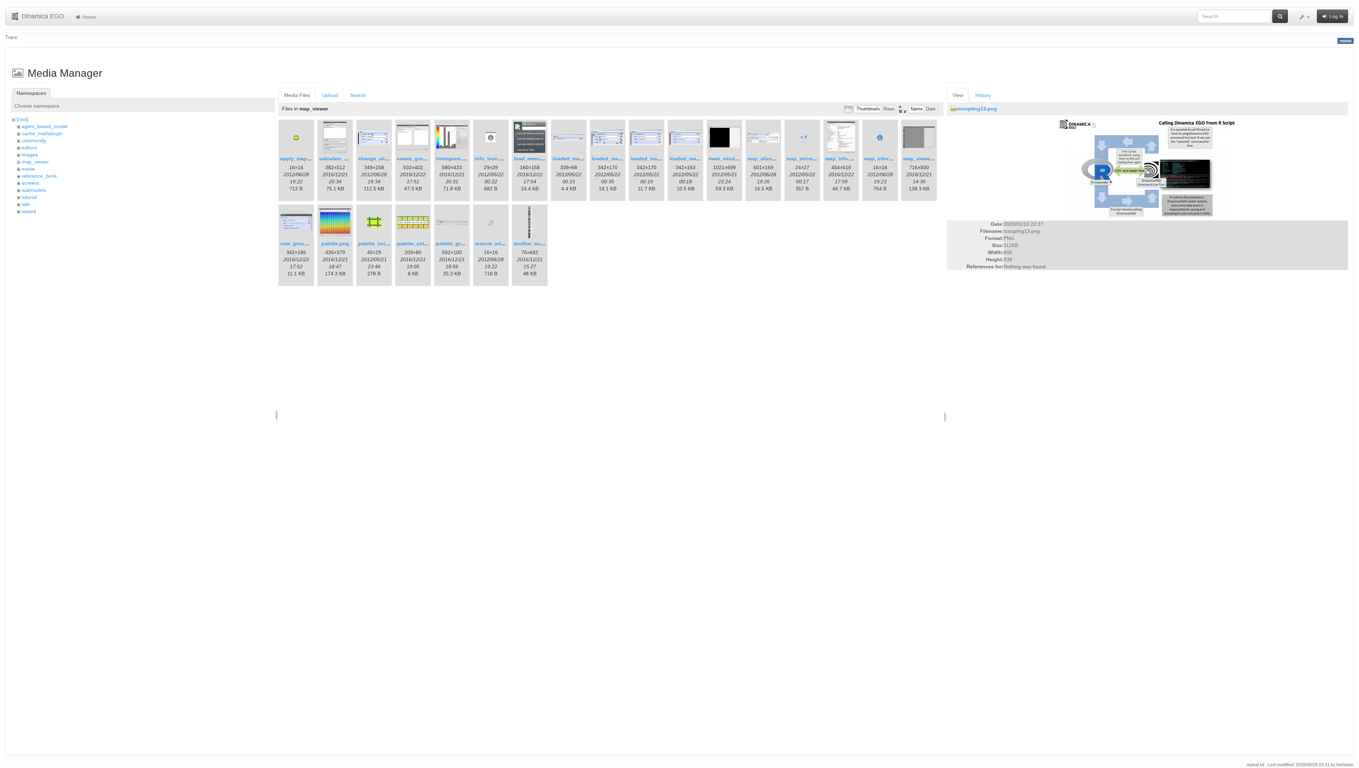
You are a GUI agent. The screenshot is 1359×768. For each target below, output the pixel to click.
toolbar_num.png (535, 243)
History (983, 95)
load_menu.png (533, 158)
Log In (1335, 16)
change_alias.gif (378, 158)
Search (358, 95)
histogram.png (453, 158)
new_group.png (299, 243)
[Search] (1280, 16)
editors (29, 147)
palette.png (335, 243)
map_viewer (35, 162)
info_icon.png (492, 158)
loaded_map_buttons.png (623, 158)
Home (88, 17)
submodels (34, 190)
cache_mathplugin (42, 133)
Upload (330, 95)
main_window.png (730, 158)
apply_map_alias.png (306, 158)
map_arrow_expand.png (815, 158)
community (34, 140)
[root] (22, 119)
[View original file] (1147, 168)
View (958, 95)
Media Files (297, 95)
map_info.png (842, 158)
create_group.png (418, 158)
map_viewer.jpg (922, 158)
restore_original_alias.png (506, 243)
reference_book (39, 176)
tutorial (29, 197)
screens (30, 183)
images (30, 154)
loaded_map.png (573, 158)
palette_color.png (379, 243)
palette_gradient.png (461, 243)
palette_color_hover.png (426, 243)
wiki (26, 204)
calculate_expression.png (350, 158)
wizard (29, 211)
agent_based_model (45, 126)
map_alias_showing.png (777, 158)
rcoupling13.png (977, 108)
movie (28, 169)
